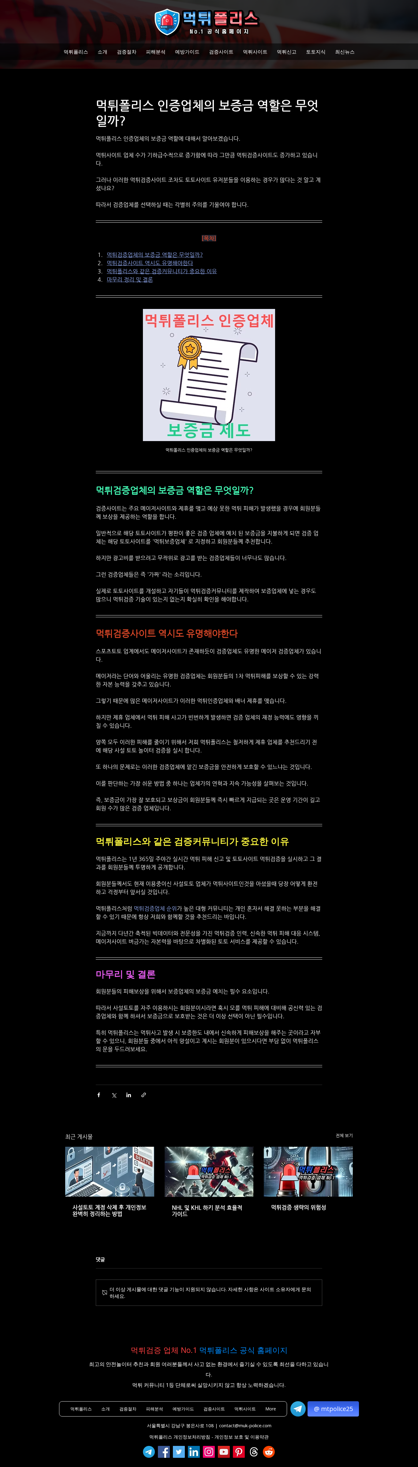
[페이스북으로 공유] (99, 1095)
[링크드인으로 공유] (129, 1095)
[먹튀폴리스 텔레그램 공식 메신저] (149, 1452)
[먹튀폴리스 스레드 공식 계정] (254, 1452)
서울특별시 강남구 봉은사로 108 (180, 1425)
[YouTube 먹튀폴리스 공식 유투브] (224, 1452)
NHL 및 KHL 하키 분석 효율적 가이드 (207, 1210)
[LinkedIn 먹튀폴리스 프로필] (194, 1452)
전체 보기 (344, 1135)
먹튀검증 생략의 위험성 (298, 1207)
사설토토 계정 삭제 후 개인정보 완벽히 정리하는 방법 (109, 1210)
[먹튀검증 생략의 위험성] (308, 1172)
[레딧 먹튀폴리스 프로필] (269, 1452)
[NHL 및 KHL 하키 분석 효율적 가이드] (209, 1172)
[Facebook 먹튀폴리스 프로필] (164, 1452)
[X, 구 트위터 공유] (114, 1095)
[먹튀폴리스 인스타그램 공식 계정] (209, 1452)
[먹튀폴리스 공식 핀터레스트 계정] (239, 1452)
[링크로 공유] (144, 1095)
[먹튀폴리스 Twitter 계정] (179, 1452)
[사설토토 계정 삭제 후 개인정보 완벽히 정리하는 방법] (109, 1172)
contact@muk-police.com (245, 1425)
